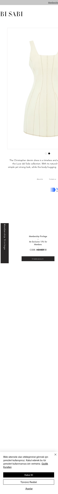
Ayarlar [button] (29, 488)
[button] (38, 258)
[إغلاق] (53, 456)
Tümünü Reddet (28, 482)
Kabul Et (28, 475)
